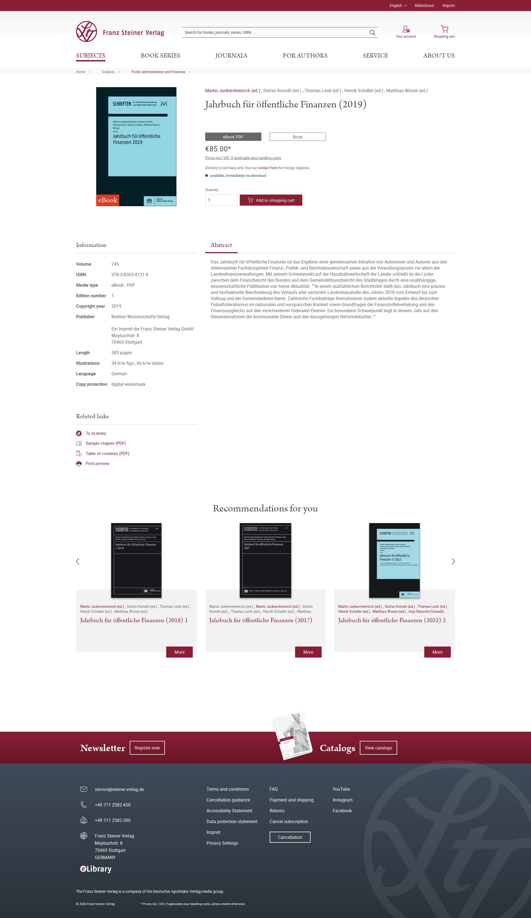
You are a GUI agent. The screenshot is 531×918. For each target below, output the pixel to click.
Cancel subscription (289, 821)
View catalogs (378, 748)
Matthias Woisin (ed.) (390, 611)
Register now (147, 748)
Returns (277, 811)
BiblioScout (424, 5)
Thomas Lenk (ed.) (433, 606)
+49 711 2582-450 (113, 805)
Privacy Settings (222, 843)
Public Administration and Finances (158, 71)
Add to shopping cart (275, 200)
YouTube (341, 789)
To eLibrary (96, 433)
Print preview (98, 463)
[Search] (372, 32)
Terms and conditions (228, 789)
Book (298, 136)
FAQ (274, 789)
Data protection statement (232, 821)
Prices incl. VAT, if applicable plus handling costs (243, 157)
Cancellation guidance (228, 800)
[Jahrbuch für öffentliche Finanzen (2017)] (265, 560)
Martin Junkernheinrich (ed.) (233, 90)
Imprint (448, 5)
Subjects (108, 71)
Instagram (343, 800)
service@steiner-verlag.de (119, 789)
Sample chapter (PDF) (106, 443)
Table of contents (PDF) (107, 453)
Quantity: (212, 189)
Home (80, 71)
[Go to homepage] (120, 31)
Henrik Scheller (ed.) (354, 611)
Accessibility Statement (229, 811)
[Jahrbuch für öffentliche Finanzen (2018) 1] (136, 560)
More (179, 652)
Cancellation (290, 837)
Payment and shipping (292, 800)
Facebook (342, 811)
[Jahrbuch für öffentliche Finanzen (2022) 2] (394, 560)
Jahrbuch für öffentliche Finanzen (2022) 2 (392, 621)
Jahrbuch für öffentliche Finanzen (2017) (261, 621)
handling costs (200, 904)
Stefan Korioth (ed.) (400, 606)
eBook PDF (233, 136)
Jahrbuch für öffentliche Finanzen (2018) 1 (134, 621)
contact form (268, 167)
